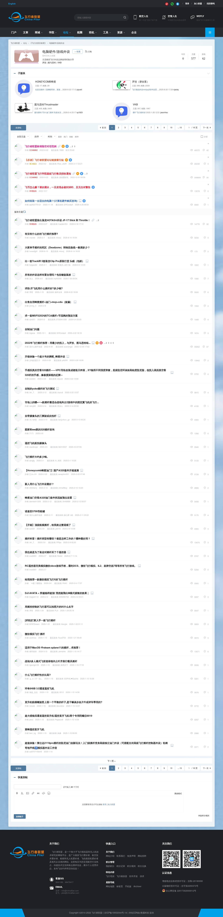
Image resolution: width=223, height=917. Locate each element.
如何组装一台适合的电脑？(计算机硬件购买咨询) (51, 200)
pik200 (65, 360)
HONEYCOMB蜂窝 (45, 81)
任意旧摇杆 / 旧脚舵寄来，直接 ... (48, 89)
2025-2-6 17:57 (75, 583)
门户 (13, 32)
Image (27, 793)
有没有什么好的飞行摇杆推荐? (41, 233)
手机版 (128, 886)
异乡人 (60, 406)
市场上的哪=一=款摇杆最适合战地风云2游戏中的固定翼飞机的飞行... (62, 402)
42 (207, 150)
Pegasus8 (59, 719)
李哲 (31, 292)
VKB (59, 62)
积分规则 (131, 865)
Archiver (137, 886)
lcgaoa (32, 333)
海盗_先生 (33, 692)
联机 (91, 32)
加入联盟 (198, 3)
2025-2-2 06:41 (77, 596)
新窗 (206, 136)
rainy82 (32, 406)
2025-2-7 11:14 (70, 556)
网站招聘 (142, 855)
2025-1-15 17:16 (77, 665)
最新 (60, 136)
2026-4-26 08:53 (82, 204)
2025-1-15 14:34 (72, 719)
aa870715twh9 (35, 751)
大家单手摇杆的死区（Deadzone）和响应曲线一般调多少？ (57, 247)
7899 (61, 150)
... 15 (180, 127)
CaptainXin (63, 224)
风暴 (59, 733)
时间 (50, 136)
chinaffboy (63, 487)
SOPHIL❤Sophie (71, 678)
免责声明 (131, 855)
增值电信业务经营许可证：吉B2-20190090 (182, 880)
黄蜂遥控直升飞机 (34, 729)
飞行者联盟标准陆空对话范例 (40, 146)
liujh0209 (57, 278)
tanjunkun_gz (64, 419)
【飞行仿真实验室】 (38, 43)
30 (207, 177)
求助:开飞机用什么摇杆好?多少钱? (44, 288)
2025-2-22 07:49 (78, 474)
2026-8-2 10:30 (79, 265)
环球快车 (33, 191)
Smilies (48, 793)
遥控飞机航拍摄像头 (36, 443)
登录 (187, 3)
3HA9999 (66, 501)
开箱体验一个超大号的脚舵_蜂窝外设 (45, 356)
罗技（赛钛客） (140, 81)
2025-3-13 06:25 (78, 419)
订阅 (90, 51)
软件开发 (133, 876)
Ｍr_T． (32, 392)
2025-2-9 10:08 (69, 528)
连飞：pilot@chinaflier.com (67, 893)
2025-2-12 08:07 (79, 501)
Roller (59, 556)
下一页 (205, 127)
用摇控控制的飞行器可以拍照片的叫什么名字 (49, 606)
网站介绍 (110, 855)
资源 (119, 32)
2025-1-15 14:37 (73, 706)
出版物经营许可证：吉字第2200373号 (180, 885)
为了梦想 (33, 419)
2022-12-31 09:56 (77, 177)
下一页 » (111, 760)
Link (32, 793)
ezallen (32, 378)
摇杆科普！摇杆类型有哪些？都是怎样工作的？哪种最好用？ (57, 538)
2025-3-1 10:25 (69, 460)
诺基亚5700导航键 (35, 511)
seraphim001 (63, 474)
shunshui (60, 706)
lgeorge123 (34, 665)
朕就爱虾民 (63, 177)
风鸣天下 (64, 665)
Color (22, 793)
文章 (25, 32)
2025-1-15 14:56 (72, 692)
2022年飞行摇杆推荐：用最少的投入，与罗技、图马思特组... (57, 343)
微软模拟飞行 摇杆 (35, 634)
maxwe (32, 237)
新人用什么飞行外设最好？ (39, 484)
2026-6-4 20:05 (75, 319)
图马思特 (52, 62)
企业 (134, 32)
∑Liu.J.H (33, 474)
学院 (51, 32)
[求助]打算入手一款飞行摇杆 (40, 620)
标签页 (120, 886)
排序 (37, 136)
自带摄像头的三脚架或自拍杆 (40, 416)
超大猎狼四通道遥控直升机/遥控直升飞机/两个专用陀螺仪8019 (58, 715)
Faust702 (62, 637)
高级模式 (178, 793)
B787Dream (34, 624)
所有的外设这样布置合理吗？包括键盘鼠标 (48, 274)
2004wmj (33, 487)
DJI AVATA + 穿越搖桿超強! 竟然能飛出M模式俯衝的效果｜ (57, 593)
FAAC (65, 583)
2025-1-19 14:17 (74, 651)
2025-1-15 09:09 (70, 733)
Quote (38, 793)
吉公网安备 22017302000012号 (181, 890)
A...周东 (58, 460)
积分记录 (121, 865)
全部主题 (21, 136)
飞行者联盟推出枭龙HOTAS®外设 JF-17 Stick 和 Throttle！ (57, 220)
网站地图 (110, 886)
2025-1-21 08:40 (75, 637)
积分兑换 (142, 865)
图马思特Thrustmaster (46, 104)
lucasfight (33, 251)
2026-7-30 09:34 (70, 278)
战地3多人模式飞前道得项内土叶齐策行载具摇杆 (51, 661)
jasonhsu (164, 112)
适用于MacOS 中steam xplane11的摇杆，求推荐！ (53, 647)
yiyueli (79, 89)
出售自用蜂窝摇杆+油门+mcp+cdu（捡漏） (48, 302)
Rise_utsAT (62, 163)
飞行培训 (110, 876)
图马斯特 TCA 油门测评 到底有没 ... (48, 112)
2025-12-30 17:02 (81, 346)
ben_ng (32, 733)
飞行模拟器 (122, 876)
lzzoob (32, 706)
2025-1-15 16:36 (87, 678)
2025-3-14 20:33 (72, 406)
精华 (77, 136)
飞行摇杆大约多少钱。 (37, 456)
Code (43, 793)
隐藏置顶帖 (208, 143)
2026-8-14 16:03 (73, 251)
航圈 (79, 32)
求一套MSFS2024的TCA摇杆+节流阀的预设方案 (51, 315)
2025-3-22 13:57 (72, 392)
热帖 (71, 136)
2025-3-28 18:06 (76, 360)
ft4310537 (63, 447)
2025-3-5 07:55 (75, 447)
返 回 (104, 127)
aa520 (32, 528)
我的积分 (110, 865)
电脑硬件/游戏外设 (56, 43)
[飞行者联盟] (24, 21)
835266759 (64, 596)
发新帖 (18, 127)
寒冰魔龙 (33, 163)
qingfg (32, 460)
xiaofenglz (33, 447)
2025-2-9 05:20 (69, 542)
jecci (31, 719)
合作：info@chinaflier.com (67, 890)
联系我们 (121, 855)
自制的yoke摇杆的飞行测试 (40, 388)
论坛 (65, 32)
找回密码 (211, 3)
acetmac (32, 637)
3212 (61, 692)
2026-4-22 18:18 (75, 333)
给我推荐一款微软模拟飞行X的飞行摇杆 (46, 579)
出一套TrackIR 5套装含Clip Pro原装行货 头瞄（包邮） (54, 261)
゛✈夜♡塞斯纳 (35, 583)
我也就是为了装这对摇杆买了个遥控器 (45, 552)
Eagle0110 (34, 596)
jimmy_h (32, 305)
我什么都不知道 (35, 346)
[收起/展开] (208, 73)
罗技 (44, 62)
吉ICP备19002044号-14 (115, 912)
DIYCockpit (68, 204)
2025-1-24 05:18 (67, 610)
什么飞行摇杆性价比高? (38, 675)
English (12, 3)
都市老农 (33, 651)
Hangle (64, 624)
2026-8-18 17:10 (76, 224)
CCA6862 (33, 150)
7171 (31, 433)
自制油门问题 (32, 329)
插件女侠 (58, 292)
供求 (142, 876)
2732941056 (61, 319)
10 (171, 127)
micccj (58, 237)
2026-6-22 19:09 (71, 292)
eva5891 (33, 556)
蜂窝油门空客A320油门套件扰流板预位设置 (48, 497)
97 (207, 346)
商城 (37, 32)
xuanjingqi (68, 346)
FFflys (58, 542)
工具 (105, 32)
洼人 (31, 278)
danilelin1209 (35, 501)
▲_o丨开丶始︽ (35, 678)
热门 (65, 136)
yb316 (58, 528)
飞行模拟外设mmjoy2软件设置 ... (145, 89)
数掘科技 (144, 912)
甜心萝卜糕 (68, 515)
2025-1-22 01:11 (76, 624)
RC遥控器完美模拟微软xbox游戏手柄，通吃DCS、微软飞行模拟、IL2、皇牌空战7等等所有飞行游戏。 (81, 565)
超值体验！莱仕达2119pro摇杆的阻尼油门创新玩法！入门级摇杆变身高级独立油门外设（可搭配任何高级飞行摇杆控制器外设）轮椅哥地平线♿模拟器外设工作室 (96, 745)
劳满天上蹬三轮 (64, 265)
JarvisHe (62, 651)
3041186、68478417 (64, 882)
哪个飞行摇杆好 (139, 112)
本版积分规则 (203, 815)
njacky (176, 89)
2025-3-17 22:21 (76, 163)
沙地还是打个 (34, 360)
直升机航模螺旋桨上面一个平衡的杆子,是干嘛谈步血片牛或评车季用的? (63, 702)
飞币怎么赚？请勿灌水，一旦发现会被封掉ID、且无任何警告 (57, 187)
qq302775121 (35, 204)
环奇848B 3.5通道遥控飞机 (39, 688)
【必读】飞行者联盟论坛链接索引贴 (44, 160)
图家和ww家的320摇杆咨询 (39, 429)
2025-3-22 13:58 (71, 378)
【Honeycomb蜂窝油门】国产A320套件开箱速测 (52, 470)
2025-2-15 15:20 (76, 487)
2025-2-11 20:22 (82, 515)
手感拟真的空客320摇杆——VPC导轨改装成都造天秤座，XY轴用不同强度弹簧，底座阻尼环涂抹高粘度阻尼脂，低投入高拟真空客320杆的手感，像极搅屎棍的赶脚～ (95, 372)
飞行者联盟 (15, 43)
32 (207, 224)
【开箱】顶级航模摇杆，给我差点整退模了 (48, 525)
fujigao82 (33, 265)
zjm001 (32, 319)
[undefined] (166, 3)
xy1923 (80, 112)
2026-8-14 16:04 (70, 237)
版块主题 (18, 211)
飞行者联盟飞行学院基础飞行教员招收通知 (48, 173)
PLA (56, 610)
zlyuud (60, 378)
